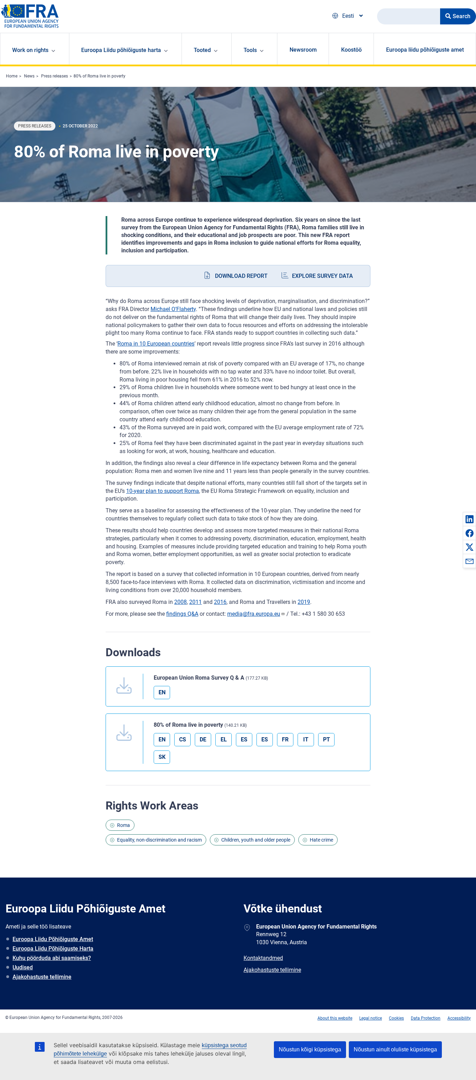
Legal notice (370, 1018)
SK (162, 757)
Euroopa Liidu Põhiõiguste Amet (53, 939)
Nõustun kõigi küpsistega (310, 1049)
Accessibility (459, 1018)
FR (285, 739)
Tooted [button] (202, 50)
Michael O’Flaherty (173, 309)
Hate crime (321, 840)
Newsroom (303, 49)
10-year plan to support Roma (162, 491)
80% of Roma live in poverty (99, 76)
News (29, 76)
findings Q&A (182, 614)
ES (244, 739)
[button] (469, 519)
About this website (334, 1018)
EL (224, 739)
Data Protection (425, 1018)
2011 (195, 602)
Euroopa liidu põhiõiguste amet (425, 49)
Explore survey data (322, 276)
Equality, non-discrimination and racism (159, 840)
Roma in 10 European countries (155, 343)
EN (162, 692)
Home (11, 76)
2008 (180, 602)
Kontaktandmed (263, 958)
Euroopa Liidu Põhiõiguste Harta (53, 948)
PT (326, 739)
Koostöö (351, 49)
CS (182, 739)
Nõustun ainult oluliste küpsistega (395, 1049)
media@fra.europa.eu (253, 614)
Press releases (54, 76)
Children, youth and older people (255, 840)
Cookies (396, 1018)
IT (305, 739)
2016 (220, 602)
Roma (123, 825)
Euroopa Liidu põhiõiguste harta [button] (121, 50)
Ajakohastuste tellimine (42, 977)
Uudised (23, 967)
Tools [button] (250, 50)
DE (203, 739)
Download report (241, 276)
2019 (304, 602)
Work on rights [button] (30, 50)
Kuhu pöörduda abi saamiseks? (52, 958)
